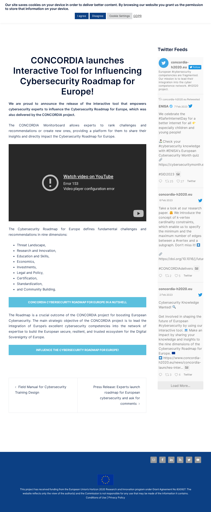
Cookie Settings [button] (119, 15)
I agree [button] (81, 15)
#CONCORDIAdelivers (176, 268)
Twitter (191, 181)
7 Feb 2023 (181, 106)
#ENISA (172, 151)
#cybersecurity (170, 146)
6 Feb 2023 (166, 200)
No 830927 (179, 489)
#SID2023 (166, 174)
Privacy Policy (116, 497)
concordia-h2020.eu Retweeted (181, 99)
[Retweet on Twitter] (160, 99)
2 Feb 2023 (166, 294)
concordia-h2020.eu (175, 194)
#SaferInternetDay (173, 118)
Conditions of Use (96, 497)
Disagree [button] (97, 15)
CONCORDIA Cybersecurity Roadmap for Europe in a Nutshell (77, 302)
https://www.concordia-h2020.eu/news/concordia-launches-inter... (180, 363)
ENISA (164, 106)
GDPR (137, 16)
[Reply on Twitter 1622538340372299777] (161, 276)
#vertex (182, 240)
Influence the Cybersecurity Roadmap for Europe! (77, 350)
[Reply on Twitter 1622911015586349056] (161, 181)
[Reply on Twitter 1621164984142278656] (161, 375)
